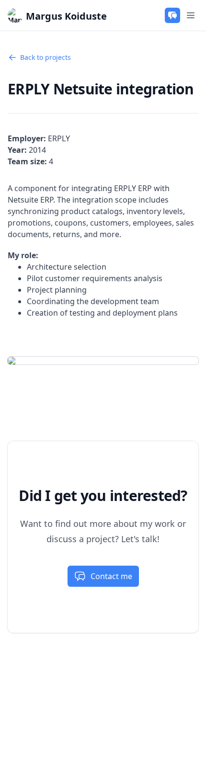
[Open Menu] (190, 15)
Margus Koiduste (66, 16)
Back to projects (45, 57)
